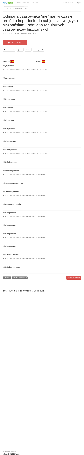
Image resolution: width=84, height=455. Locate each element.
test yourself (39, 50)
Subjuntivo (7, 277)
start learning (16, 42)
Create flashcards (23, 3)
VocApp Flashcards (9, 452)
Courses (35, 3)
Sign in (79, 3)
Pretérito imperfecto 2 (20, 277)
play (28, 50)
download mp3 (9, 50)
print (20, 50)
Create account (68, 3)
